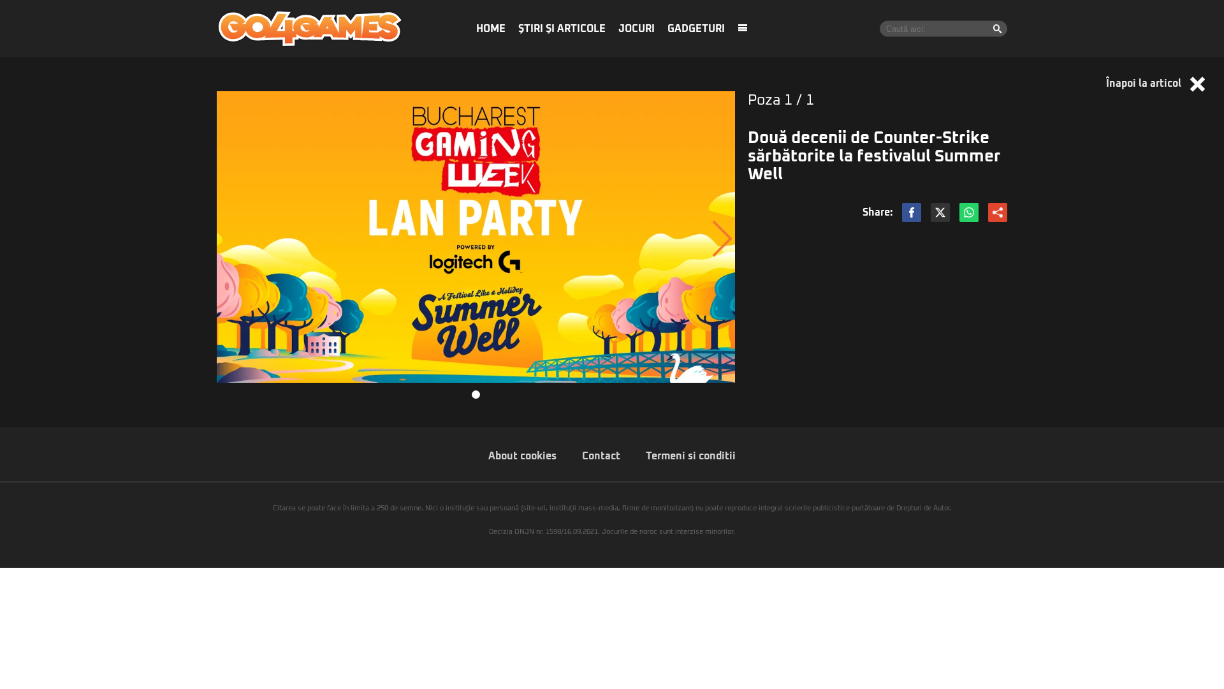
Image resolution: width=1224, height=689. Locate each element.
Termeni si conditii (691, 456)
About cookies (522, 456)
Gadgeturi (696, 29)
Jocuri (636, 29)
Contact (601, 456)
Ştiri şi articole (562, 29)
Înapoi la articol (1145, 83)
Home (491, 29)
